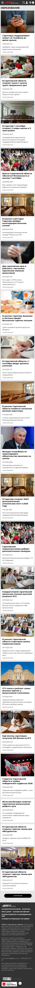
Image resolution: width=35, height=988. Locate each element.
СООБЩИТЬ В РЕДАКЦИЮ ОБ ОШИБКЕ (15, 919)
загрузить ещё (18, 895)
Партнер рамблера (17, 978)
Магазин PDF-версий (21, 912)
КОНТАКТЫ (26, 909)
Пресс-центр (6, 912)
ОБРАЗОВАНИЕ (7, 52)
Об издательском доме (11, 909)
